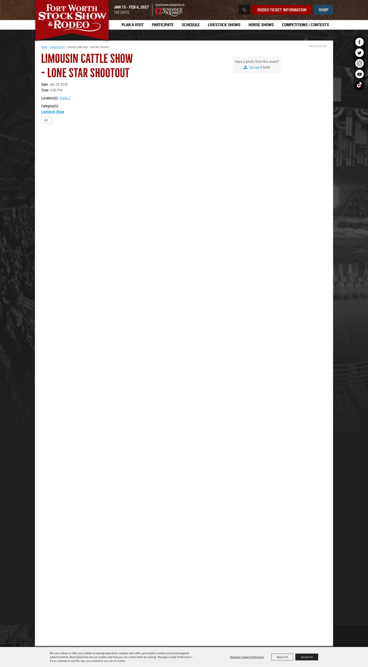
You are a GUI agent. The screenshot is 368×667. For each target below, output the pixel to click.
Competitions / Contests (305, 25)
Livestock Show (57, 47)
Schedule (191, 25)
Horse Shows (261, 25)
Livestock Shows (224, 25)
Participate (163, 25)
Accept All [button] (307, 657)
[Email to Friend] (46, 120)
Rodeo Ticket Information (281, 10)
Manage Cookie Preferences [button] (247, 657)
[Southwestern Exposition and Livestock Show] (72, 21)
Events (44, 47)
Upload (254, 67)
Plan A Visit (133, 25)
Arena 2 (64, 97)
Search (244, 10)
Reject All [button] (282, 657)
